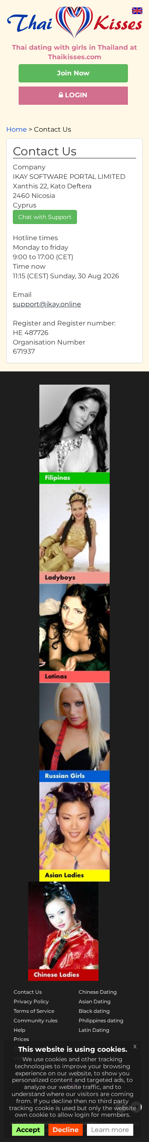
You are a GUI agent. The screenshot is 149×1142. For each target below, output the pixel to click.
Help (19, 1030)
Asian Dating (95, 1001)
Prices (21, 1039)
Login (75, 95)
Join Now (73, 73)
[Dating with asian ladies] (74, 832)
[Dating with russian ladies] (74, 732)
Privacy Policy (31, 1001)
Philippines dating (101, 1020)
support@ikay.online (47, 304)
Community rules (36, 1020)
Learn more (110, 1130)
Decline (66, 1130)
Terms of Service (34, 1011)
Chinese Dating (98, 992)
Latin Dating (94, 1030)
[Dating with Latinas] (74, 633)
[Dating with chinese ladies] (63, 931)
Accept (28, 1130)
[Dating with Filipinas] (74, 434)
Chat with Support (45, 217)
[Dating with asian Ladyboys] (74, 533)
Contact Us (28, 992)
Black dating (94, 1011)
